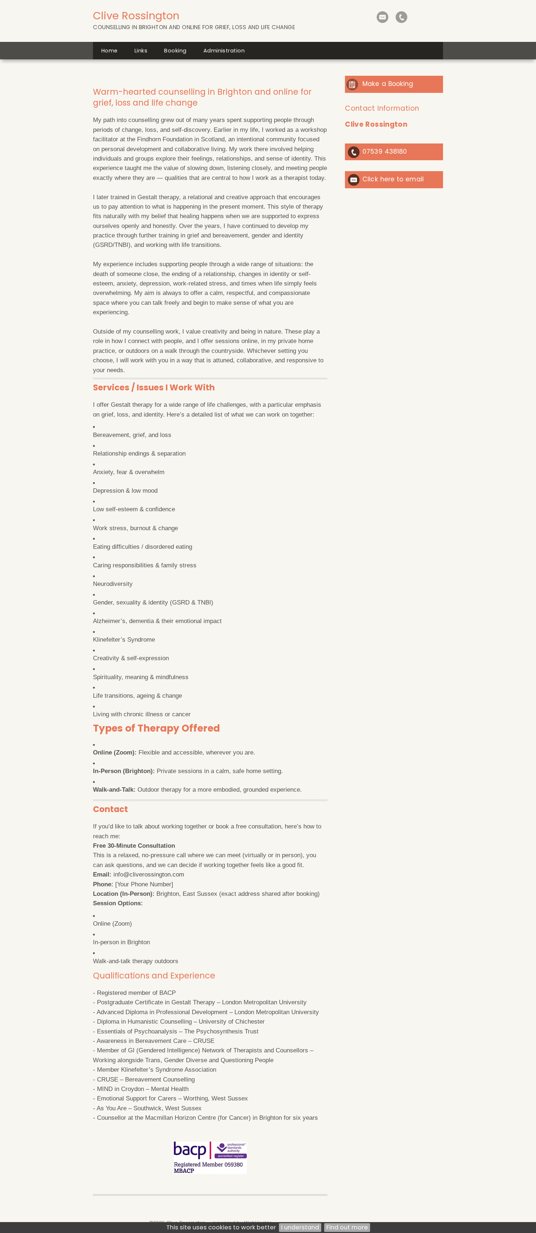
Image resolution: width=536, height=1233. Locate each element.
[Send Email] (382, 17)
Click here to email (393, 179)
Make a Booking (387, 83)
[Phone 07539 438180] (401, 17)
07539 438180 (384, 151)
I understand (300, 1227)
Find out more (347, 1227)
